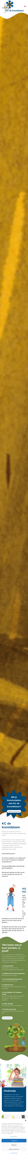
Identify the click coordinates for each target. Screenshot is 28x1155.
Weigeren (14, 1145)
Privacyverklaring (14, 1153)
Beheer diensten (13, 1136)
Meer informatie (7, 1018)
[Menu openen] (25, 6)
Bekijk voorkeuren (14, 1149)
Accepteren (14, 1140)
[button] (25, 1120)
